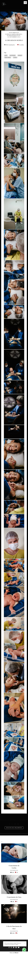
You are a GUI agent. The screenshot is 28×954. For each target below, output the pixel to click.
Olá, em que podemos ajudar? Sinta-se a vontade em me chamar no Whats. (12, 944)
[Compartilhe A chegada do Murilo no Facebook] (9, 824)
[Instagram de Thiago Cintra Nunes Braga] (11, 947)
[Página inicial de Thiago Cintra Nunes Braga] (4, 4)
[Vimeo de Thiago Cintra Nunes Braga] (16, 947)
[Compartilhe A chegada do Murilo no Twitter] (15, 824)
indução (20, 55)
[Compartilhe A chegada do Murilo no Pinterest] (18, 824)
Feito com (14, 952)
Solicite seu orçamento (14, 827)
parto (6, 55)
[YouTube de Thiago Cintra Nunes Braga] (18, 947)
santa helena (8, 57)
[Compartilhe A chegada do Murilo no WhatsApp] (12, 824)
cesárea (15, 57)
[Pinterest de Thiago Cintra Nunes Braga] (13, 947)
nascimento (12, 55)
